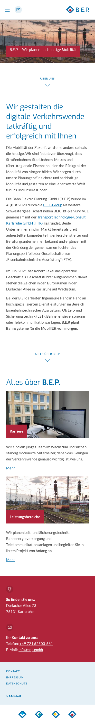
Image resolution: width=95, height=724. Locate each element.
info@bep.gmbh (31, 649)
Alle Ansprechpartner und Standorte (9, 589)
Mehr (10, 468)
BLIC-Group (52, 205)
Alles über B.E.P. (47, 353)
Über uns (47, 78)
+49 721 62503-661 (36, 643)
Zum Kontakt (9, 627)
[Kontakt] (18, 9)
